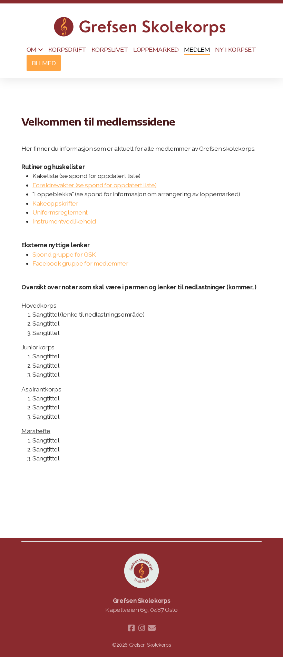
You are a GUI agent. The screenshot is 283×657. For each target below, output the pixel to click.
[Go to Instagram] (141, 628)
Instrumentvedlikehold (64, 221)
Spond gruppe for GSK (64, 254)
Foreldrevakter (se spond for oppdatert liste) (94, 185)
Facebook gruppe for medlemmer (80, 263)
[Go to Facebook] (131, 628)
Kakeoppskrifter (55, 203)
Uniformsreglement (60, 212)
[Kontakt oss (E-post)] (152, 628)
